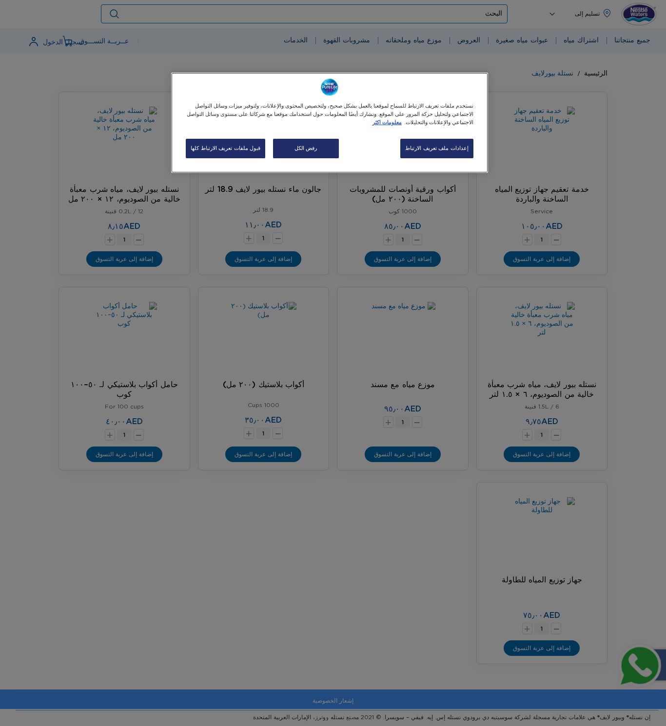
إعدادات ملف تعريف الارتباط (437, 148)
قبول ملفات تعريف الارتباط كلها (225, 148)
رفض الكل (305, 148)
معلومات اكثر (387, 122)
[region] (329, 123)
